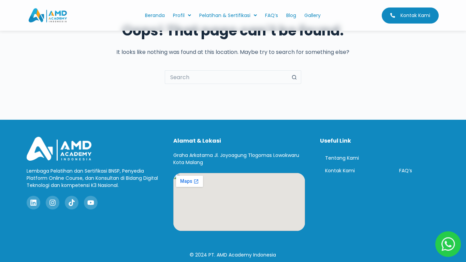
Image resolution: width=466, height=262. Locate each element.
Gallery (312, 15)
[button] (182, 15)
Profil (179, 15)
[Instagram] (52, 202)
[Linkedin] (33, 202)
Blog (291, 15)
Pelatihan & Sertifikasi (224, 15)
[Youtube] (91, 202)
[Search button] (294, 77)
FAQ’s (271, 15)
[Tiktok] (71, 202)
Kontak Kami (340, 170)
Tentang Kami (342, 158)
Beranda (155, 15)
